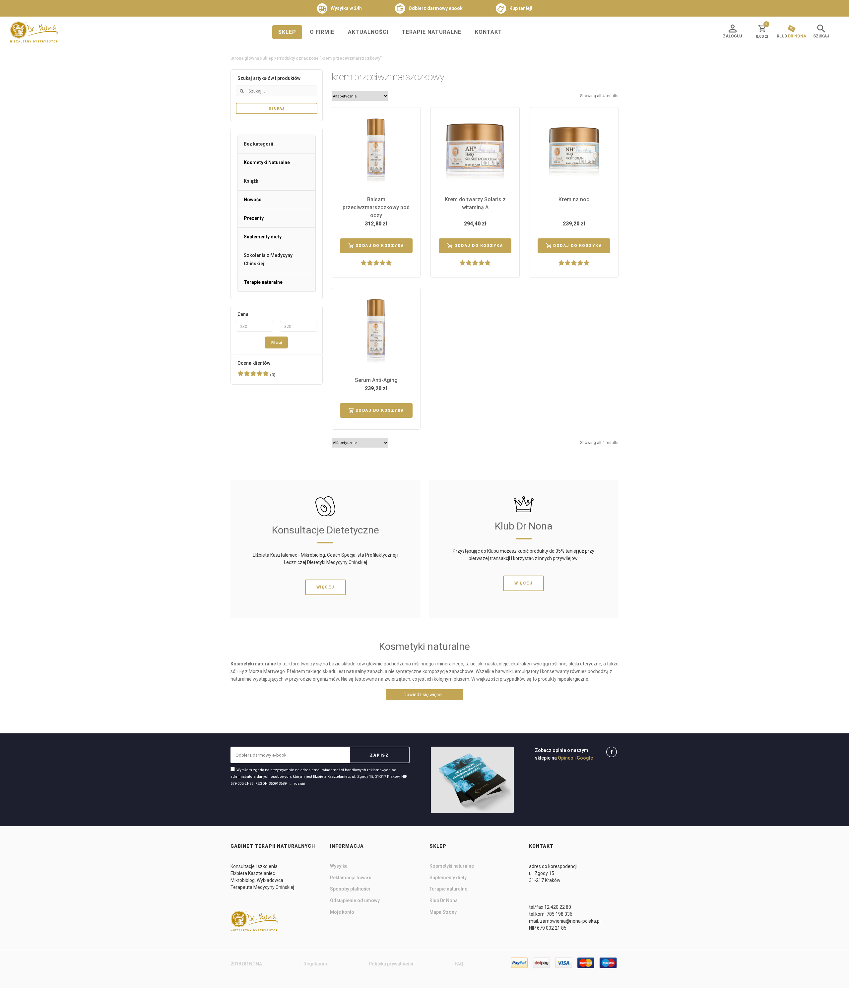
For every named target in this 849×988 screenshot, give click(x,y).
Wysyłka (339, 866)
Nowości (253, 199)
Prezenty (254, 218)
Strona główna (244, 58)
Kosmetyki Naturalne (267, 162)
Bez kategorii (258, 144)
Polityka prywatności (391, 963)
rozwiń (299, 783)
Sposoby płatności (350, 889)
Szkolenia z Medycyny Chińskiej (268, 259)
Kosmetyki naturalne (451, 866)
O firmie (322, 32)
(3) (256, 375)
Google (585, 758)
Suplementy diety (263, 236)
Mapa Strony (443, 912)
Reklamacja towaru (350, 877)
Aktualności (368, 32)
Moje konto (342, 912)
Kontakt (488, 32)
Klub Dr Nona (443, 900)
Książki (252, 181)
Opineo (565, 758)
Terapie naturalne (431, 32)
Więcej (325, 587)
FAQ (459, 963)
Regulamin (315, 963)
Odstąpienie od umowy (355, 900)
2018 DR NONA (246, 963)
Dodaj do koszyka (380, 245)
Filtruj (276, 342)
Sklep (287, 32)
